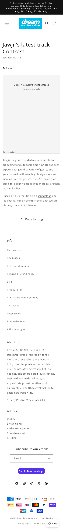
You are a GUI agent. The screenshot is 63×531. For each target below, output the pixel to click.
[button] (7, 23)
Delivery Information (18, 266)
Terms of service (41, 523)
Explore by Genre (16, 321)
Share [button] (9, 68)
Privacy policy (24, 523)
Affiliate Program (16, 329)
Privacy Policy (14, 289)
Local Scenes (14, 313)
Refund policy (46, 518)
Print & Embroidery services (22, 297)
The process (14, 250)
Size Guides (13, 257)
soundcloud (44, 195)
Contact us (13, 305)
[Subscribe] (49, 458)
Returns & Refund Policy (20, 273)
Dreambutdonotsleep (27, 518)
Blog (9, 281)
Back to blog (34, 219)
